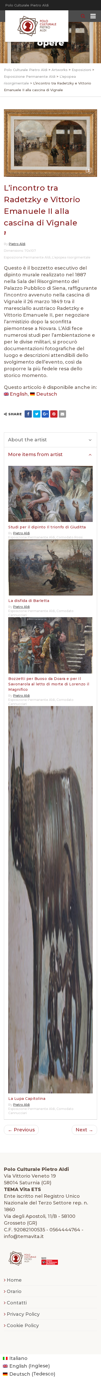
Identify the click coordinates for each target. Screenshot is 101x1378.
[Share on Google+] (45, 414)
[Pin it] (53, 414)
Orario (14, 1291)
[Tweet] (36, 414)
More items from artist (35, 454)
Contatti (17, 1303)
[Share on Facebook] (28, 414)
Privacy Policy (23, 1314)
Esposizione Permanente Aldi (27, 257)
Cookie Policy (23, 1325)
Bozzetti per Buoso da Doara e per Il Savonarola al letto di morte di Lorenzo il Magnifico (48, 684)
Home (14, 1280)
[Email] (62, 414)
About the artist (27, 440)
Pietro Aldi (17, 244)
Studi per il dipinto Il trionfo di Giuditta (47, 527)
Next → (84, 1130)
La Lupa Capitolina (26, 1098)
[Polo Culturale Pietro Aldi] (37, 26)
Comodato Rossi (69, 537)
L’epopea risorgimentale (71, 257)
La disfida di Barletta (28, 600)
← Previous (21, 1130)
